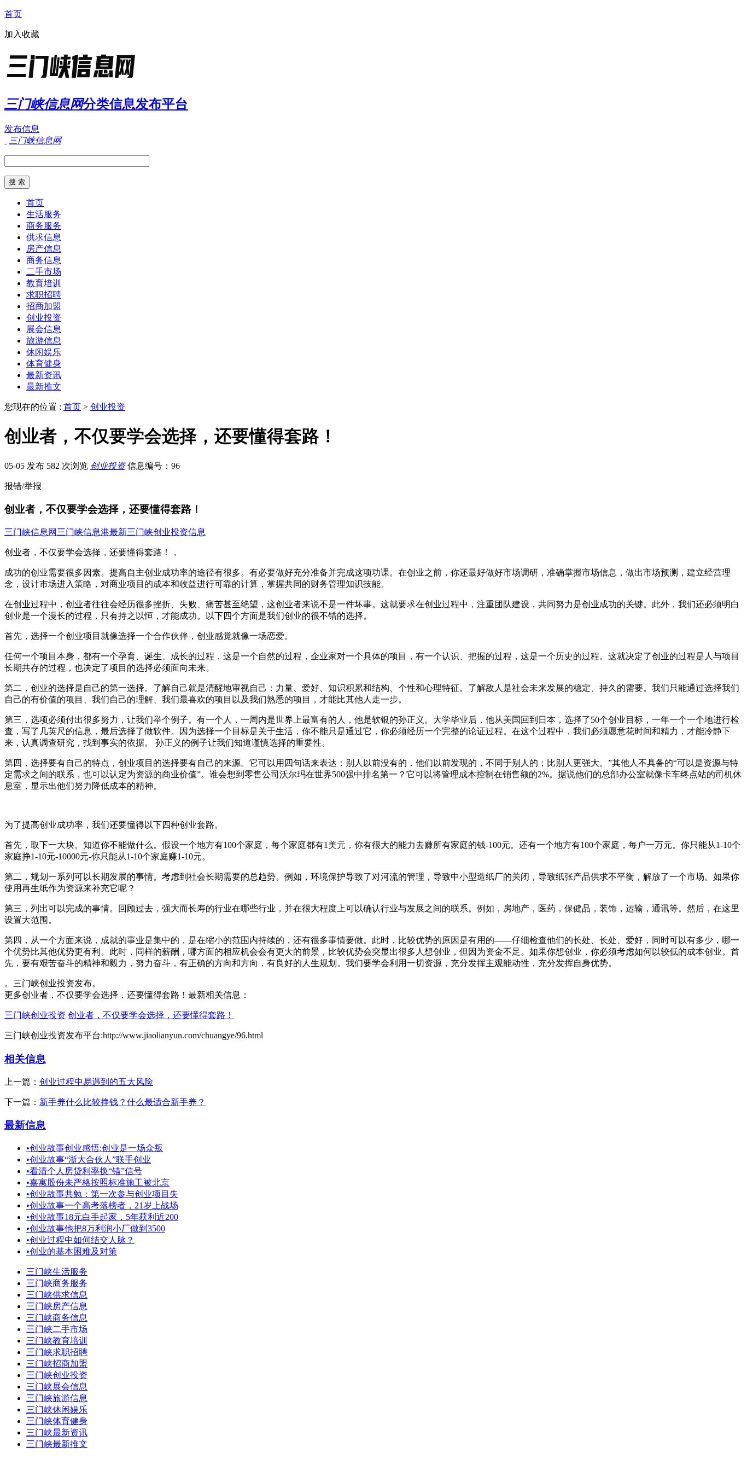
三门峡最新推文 (56, 1444)
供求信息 (43, 237)
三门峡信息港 (83, 532)
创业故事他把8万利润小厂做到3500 (95, 1228)
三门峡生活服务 (56, 1271)
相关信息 (25, 1059)
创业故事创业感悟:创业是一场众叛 (94, 1148)
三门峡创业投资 (35, 1015)
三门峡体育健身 (56, 1421)
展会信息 (43, 329)
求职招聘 (43, 294)
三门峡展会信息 (56, 1386)
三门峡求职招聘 (56, 1352)
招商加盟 (43, 306)
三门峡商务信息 (56, 1317)
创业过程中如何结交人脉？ (80, 1240)
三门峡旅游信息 (56, 1398)
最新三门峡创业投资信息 (157, 532)
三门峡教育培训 (56, 1340)
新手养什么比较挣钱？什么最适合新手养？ (122, 1102)
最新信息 (25, 1125)
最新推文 (43, 386)
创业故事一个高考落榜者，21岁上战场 (102, 1205)
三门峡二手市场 (56, 1329)
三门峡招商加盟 (56, 1363)
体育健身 (43, 363)
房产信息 (43, 248)
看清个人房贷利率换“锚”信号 (84, 1171)
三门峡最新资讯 (56, 1432)
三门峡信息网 (30, 532)
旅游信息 (43, 340)
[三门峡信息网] (72, 79)
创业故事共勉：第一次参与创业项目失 (102, 1194)
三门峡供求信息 (56, 1294)
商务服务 (43, 225)
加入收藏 (21, 34)
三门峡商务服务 (56, 1283)
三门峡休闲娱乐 (56, 1409)
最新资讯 (43, 375)
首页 (13, 14)
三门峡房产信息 (56, 1306)
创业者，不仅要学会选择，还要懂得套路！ (151, 1015)
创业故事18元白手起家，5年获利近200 (102, 1217)
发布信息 (21, 128)
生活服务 (43, 214)
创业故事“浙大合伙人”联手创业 (88, 1159)
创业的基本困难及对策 (71, 1251)
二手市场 (43, 271)
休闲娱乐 (43, 352)
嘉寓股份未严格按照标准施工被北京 (98, 1182)
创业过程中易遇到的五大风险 (96, 1081)
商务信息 (43, 260)
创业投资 (43, 317)
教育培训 (43, 283)
